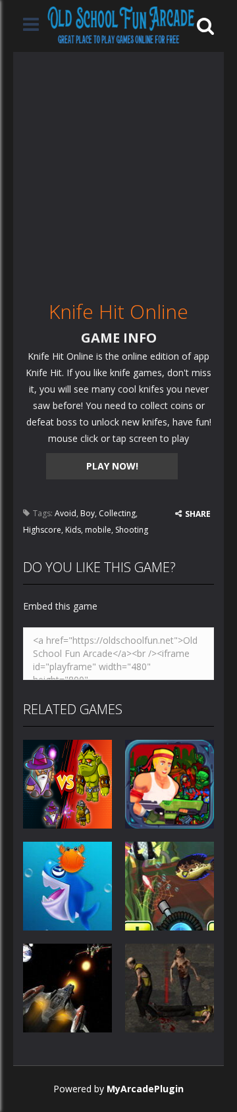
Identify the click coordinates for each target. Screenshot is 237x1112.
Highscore (42, 529)
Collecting (117, 513)
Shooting (131, 529)
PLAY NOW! (112, 466)
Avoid (65, 513)
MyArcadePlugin (145, 1088)
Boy (87, 513)
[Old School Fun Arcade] (121, 24)
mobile (98, 529)
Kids (73, 529)
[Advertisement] (118, 170)
